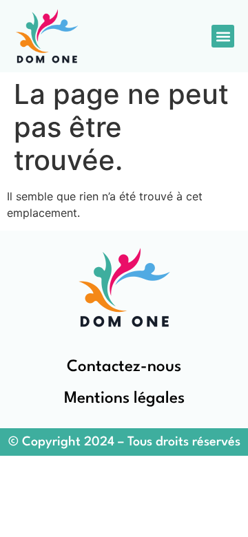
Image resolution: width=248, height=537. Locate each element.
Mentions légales (124, 398)
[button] (222, 36)
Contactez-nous (124, 367)
